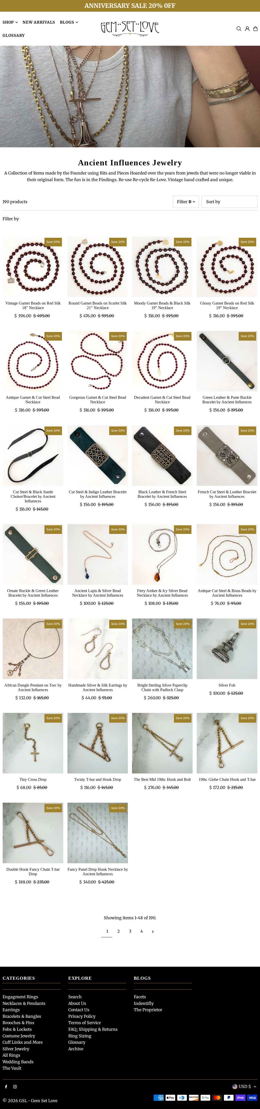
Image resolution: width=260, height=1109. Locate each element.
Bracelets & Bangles (22, 1016)
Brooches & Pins (18, 1022)
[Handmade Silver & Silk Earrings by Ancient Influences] (97, 649)
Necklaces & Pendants (24, 1003)
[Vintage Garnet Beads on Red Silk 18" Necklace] (33, 266)
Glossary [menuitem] (14, 35)
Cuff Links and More (23, 1042)
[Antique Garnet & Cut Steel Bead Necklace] (33, 361)
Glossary (76, 1042)
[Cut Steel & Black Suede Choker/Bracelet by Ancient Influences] (33, 455)
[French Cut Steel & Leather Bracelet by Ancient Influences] (227, 455)
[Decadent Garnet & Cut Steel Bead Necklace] (162, 361)
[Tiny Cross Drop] (33, 743)
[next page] (153, 931)
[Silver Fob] (227, 649)
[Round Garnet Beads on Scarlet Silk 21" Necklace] (97, 266)
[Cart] (255, 28)
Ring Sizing (79, 1035)
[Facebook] (6, 1087)
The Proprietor (148, 1009)
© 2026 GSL (15, 1100)
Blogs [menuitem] (67, 22)
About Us (77, 1003)
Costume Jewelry (19, 1035)
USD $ (245, 1086)
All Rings (11, 1055)
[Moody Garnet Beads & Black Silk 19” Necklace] (162, 266)
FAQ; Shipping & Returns (93, 1029)
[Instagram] (15, 1087)
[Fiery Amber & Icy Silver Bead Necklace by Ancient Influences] (162, 554)
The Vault (12, 1068)
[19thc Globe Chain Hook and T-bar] (227, 743)
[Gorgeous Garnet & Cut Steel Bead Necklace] (97, 361)
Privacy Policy (81, 1016)
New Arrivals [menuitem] (39, 22)
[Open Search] (239, 28)
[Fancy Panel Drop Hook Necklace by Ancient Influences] (97, 833)
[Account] (247, 28)
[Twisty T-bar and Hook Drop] (97, 743)
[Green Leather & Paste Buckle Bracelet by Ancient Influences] (227, 361)
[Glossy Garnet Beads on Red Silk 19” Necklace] (227, 266)
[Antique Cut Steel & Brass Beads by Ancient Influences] (227, 554)
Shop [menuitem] (8, 22)
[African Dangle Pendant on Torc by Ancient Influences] (33, 649)
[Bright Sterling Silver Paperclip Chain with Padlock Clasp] (162, 649)
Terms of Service (84, 1022)
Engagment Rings (20, 996)
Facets (140, 996)
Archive (75, 1048)
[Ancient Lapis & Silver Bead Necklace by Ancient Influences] (97, 554)
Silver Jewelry (16, 1048)
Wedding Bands (18, 1061)
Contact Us (78, 1009)
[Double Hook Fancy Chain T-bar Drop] (33, 833)
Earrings (11, 1009)
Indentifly (144, 1003)
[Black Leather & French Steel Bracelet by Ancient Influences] (162, 455)
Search (75, 996)
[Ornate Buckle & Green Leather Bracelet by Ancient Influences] (33, 554)
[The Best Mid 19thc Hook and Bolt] (162, 743)
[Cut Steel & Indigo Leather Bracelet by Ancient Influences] (97, 455)
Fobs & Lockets (17, 1029)
